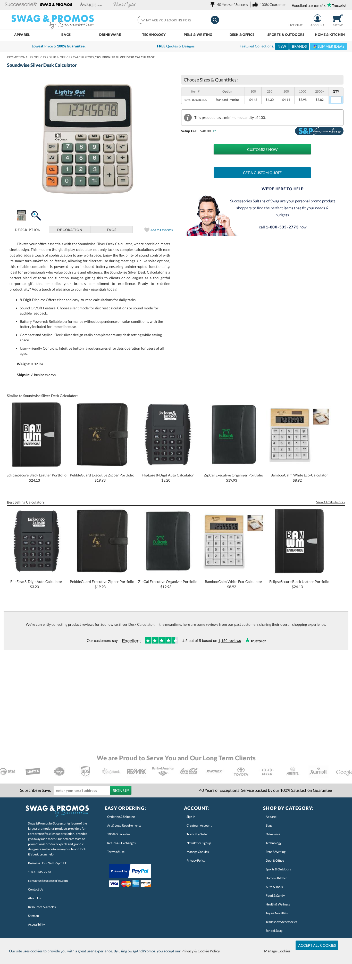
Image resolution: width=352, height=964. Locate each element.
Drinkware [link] (273, 834)
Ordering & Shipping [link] (121, 817)
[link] (230, 4)
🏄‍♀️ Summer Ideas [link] (328, 46)
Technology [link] (273, 843)
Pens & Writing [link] (276, 852)
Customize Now (262, 149)
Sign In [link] (191, 817)
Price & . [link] (59, 46)
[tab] (28, 229)
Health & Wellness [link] (278, 904)
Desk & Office (242, 34)
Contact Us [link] (35, 889)
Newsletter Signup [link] (199, 843)
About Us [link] (34, 898)
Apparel (22, 34)
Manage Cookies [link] (198, 852)
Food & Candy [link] (275, 895)
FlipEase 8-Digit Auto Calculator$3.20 (168, 477)
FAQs (111, 230)
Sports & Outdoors (286, 34)
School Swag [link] (274, 931)
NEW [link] (282, 46)
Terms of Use (115, 852)
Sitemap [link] (33, 916)
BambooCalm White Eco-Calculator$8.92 (299, 477)
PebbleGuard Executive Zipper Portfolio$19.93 (102, 477)
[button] (21, 4)
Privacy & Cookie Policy (200, 951)
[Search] (215, 20)
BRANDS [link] (299, 46)
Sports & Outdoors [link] (278, 869)
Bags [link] (269, 825)
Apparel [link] (271, 817)
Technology (154, 34)
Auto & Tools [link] (274, 887)
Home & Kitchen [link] (277, 878)
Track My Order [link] (197, 834)
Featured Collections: (292, 46)
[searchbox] (178, 20)
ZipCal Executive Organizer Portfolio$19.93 (233, 477)
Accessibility (36, 924)
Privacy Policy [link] (196, 860)
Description (28, 230)
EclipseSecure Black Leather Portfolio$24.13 (36, 477)
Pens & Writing (198, 34)
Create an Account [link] (199, 825)
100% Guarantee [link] (118, 834)
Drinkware (110, 34)
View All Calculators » (330, 502)
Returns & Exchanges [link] (121, 843)
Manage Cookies (277, 951)
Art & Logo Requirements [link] (124, 825)
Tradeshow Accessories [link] (281, 922)
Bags (66, 34)
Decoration (69, 230)
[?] (215, 130)
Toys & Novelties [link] (277, 913)
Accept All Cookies (317, 945)
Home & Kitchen (330, 34)
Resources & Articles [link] (42, 907)
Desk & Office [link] (275, 860)
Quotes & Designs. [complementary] (176, 46)
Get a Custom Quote (262, 172)
